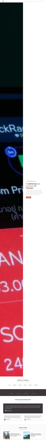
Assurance (30, 1)
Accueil (26, 1)
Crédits (36, 1)
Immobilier (42, 1)
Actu (28, 1)
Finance (39, 1)
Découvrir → (28, 197)
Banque (34, 1)
